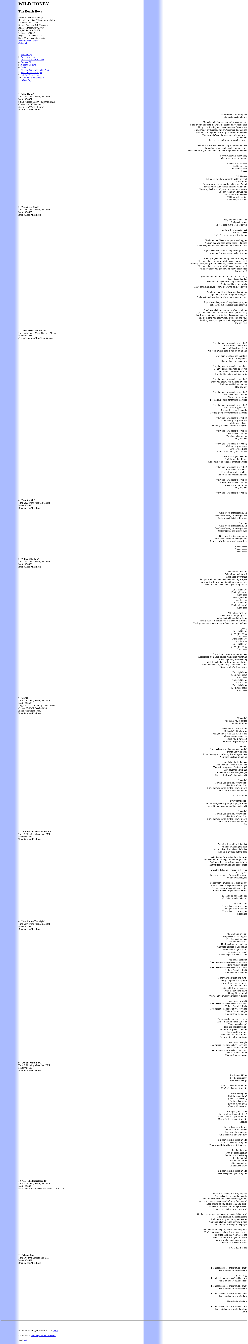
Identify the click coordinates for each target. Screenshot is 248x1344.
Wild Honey (26, 54)
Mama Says (27, 80)
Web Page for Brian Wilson (43, 1335)
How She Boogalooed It (33, 77)
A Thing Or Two (28, 65)
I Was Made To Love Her (32, 59)
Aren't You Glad (28, 57)
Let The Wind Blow (30, 75)
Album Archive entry (28, 40)
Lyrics (55, 1330)
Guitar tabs (23, 43)
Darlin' (24, 67)
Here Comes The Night (31, 72)
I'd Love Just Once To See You (35, 70)
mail (25, 1340)
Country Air (26, 62)
